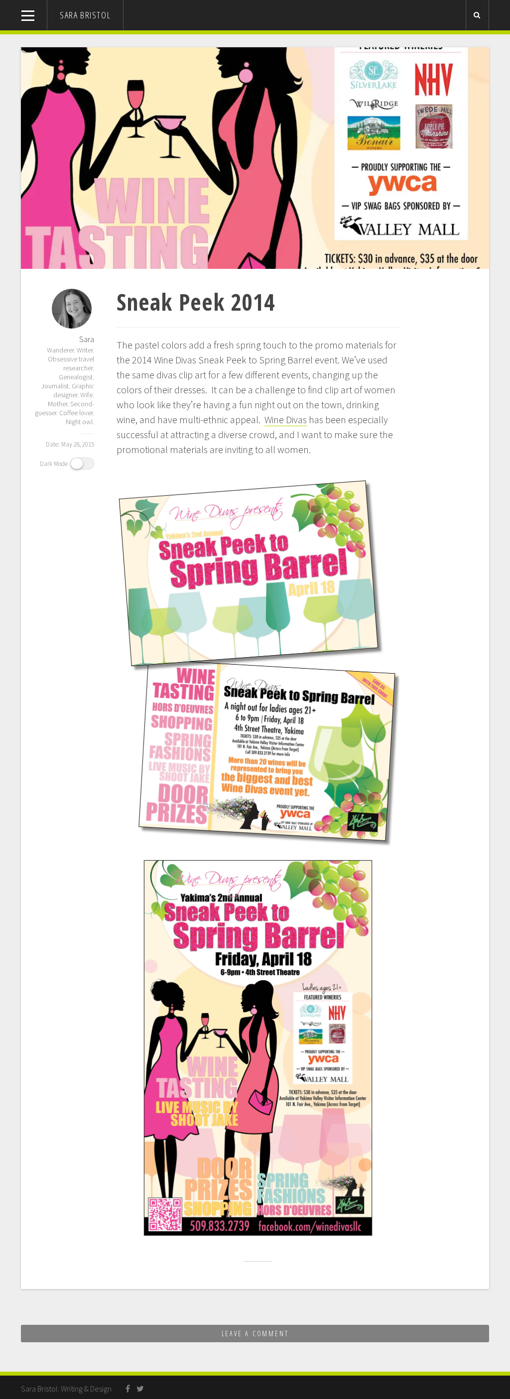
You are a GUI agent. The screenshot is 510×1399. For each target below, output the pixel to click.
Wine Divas (285, 419)
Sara (86, 339)
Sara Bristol (85, 15)
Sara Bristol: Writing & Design (66, 1389)
